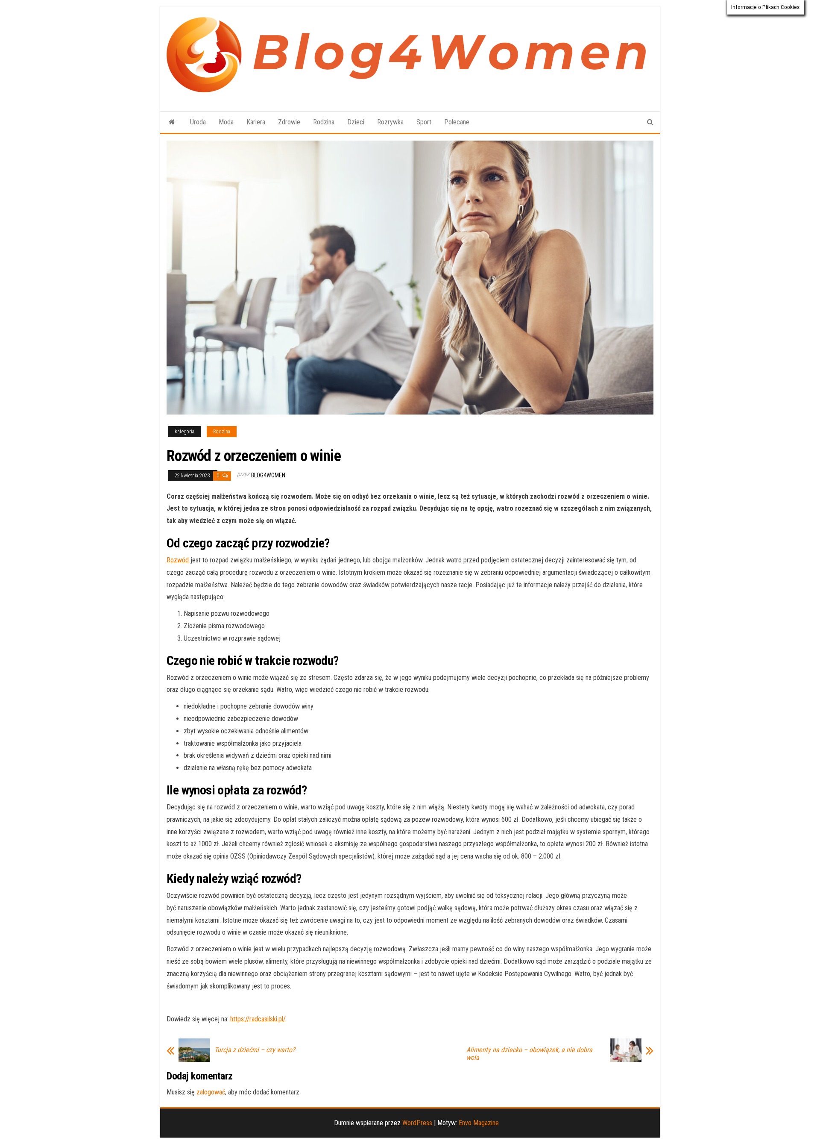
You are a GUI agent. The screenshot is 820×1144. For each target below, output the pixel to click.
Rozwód (178, 560)
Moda (226, 122)
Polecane (456, 122)
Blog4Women (268, 475)
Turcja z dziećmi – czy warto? (254, 1050)
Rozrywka (390, 122)
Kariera (255, 122)
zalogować (210, 1092)
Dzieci (355, 122)
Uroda (198, 122)
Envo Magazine (479, 1123)
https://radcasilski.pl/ (258, 1019)
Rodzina (323, 122)
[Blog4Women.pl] (172, 122)
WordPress (417, 1123)
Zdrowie (289, 122)
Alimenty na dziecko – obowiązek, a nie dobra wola (529, 1054)
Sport (423, 122)
